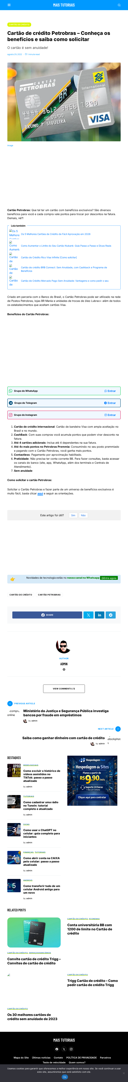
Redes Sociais (30, 765)
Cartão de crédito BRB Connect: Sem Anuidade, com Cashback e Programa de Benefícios (64, 269)
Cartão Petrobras (49, 594)
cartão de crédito (21, 594)
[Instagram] (71, 1049)
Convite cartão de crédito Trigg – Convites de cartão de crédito (34, 961)
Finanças (28, 852)
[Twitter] (64, 1049)
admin (64, 664)
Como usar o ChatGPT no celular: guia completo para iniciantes (41, 833)
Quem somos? (77, 1062)
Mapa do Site (21, 1057)
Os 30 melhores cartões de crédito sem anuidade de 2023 (32, 1017)
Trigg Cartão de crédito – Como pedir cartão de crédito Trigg (92, 983)
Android (27, 880)
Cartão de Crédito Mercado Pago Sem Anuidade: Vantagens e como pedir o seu (64, 280)
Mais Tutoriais (64, 5)
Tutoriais (28, 796)
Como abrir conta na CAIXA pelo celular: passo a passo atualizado (41, 861)
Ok (64, 1077)
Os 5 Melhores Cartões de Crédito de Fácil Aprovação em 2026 (55, 234)
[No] (124, 1073)
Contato (58, 1057)
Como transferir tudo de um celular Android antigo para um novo (41, 889)
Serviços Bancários (40, 953)
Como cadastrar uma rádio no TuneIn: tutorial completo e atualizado (40, 806)
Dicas (26, 824)
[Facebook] (57, 1049)
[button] (9, 5)
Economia (94, 918)
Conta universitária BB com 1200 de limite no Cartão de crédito (89, 929)
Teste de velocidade (54, 1062)
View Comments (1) (64, 688)
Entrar (112, 391)
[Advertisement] (67, 178)
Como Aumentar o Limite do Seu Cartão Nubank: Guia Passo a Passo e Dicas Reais (66, 245)
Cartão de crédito (19, 24)
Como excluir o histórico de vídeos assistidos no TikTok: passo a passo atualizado (41, 776)
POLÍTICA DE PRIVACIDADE (81, 1057)
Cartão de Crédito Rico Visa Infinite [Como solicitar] (49, 257)
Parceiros (105, 1057)
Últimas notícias (41, 1057)
